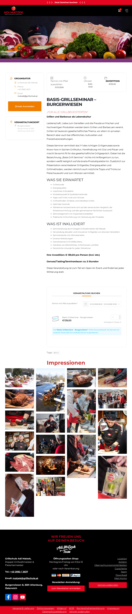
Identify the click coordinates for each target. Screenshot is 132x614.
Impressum (113, 608)
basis (56, 353)
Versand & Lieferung (23, 608)
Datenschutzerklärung (54, 611)
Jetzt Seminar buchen (66, 2)
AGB (71, 608)
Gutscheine (121, 568)
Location (122, 558)
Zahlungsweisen (45, 608)
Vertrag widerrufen (108, 585)
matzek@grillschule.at (28, 96)
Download (121, 575)
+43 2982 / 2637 (19, 571)
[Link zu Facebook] (8, 597)
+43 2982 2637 (24, 89)
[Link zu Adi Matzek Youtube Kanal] (22, 597)
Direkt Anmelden (25, 106)
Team (124, 571)
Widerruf (62, 608)
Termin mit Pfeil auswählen (65, 303)
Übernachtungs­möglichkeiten (110, 565)
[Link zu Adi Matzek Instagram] (15, 597)
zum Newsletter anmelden (66, 588)
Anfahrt (123, 562)
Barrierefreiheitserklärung (91, 608)
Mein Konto (120, 578)
